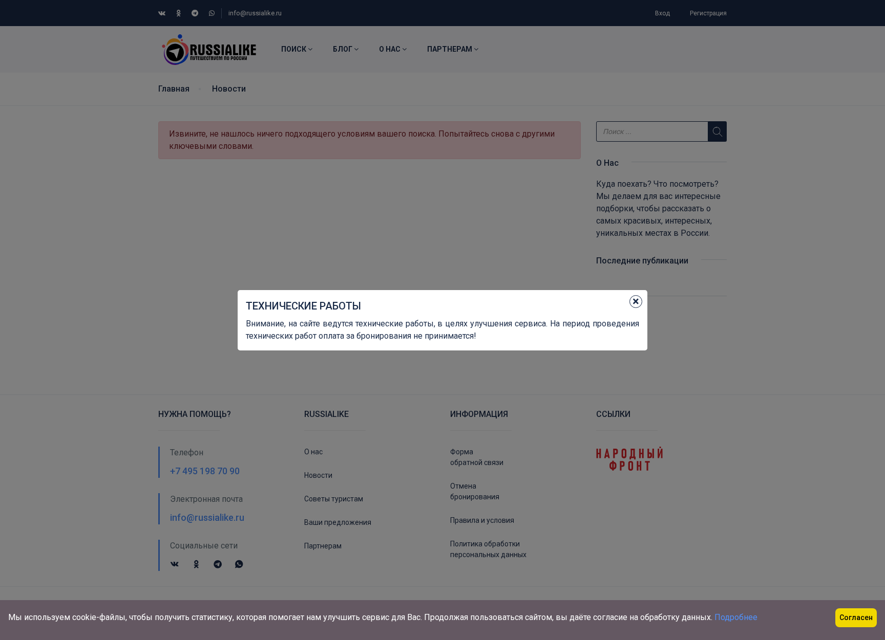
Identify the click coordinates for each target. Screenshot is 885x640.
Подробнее (735, 617)
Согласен (856, 617)
